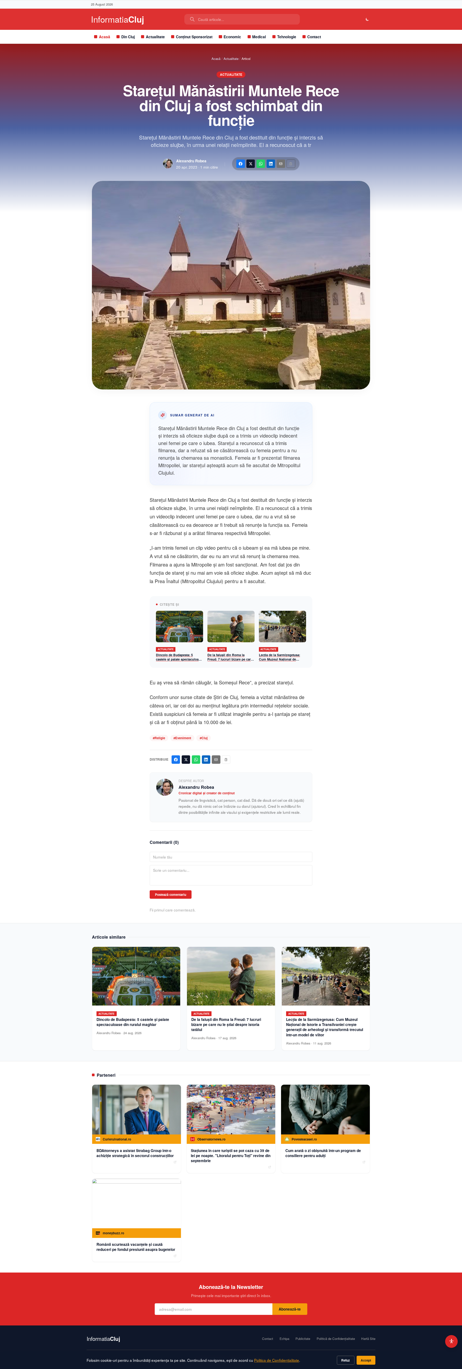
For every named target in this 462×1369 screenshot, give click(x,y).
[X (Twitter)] (250, 163)
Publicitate (302, 1339)
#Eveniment (182, 738)
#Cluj (204, 738)
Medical (259, 36)
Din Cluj (128, 36)
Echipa (284, 1339)
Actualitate (155, 36)
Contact (314, 36)
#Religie (159, 738)
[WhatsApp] (261, 163)
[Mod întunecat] (367, 19)
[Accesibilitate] (451, 1341)
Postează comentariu (170, 894)
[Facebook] (240, 163)
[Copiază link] (291, 163)
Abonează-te (290, 1309)
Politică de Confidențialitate (336, 1339)
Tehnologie (286, 36)
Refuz (345, 1360)
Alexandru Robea (191, 161)
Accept (366, 1360)
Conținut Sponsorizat (194, 36)
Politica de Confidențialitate (276, 1360)
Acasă (104, 36)
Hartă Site (368, 1339)
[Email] (281, 163)
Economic (232, 36)
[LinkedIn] (271, 163)
